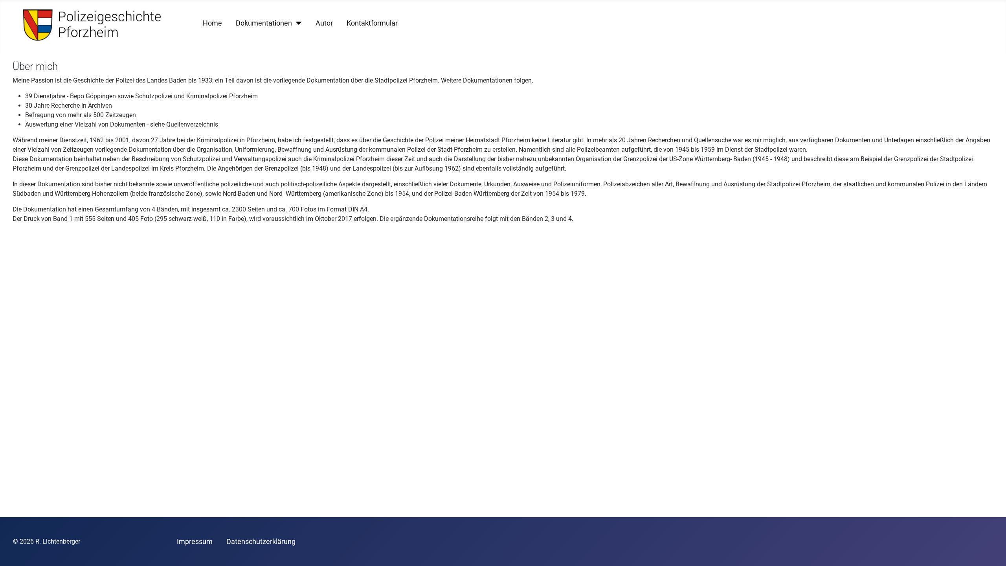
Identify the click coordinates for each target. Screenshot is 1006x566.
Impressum (195, 542)
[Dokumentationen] (297, 23)
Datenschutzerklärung (261, 542)
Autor (324, 23)
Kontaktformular (372, 23)
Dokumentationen (264, 23)
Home (212, 23)
